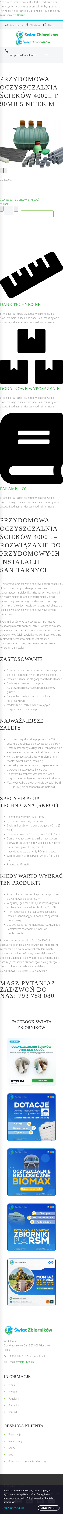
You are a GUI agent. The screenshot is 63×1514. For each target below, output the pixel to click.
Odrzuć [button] (21, 15)
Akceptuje (48, 1508)
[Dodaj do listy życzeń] (3, 189)
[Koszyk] (24, 51)
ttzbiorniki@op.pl (25, 1362)
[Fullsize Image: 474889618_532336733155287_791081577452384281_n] (31, 1282)
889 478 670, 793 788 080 (31, 1356)
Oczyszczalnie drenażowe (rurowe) (19, 199)
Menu (46, 55)
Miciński (4, 204)
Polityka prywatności (14, 1508)
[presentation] (2, 170)
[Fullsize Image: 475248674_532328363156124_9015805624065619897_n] (31, 1117)
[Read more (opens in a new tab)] (14, 25)
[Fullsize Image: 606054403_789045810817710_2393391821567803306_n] (31, 1062)
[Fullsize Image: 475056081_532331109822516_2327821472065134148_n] (31, 1227)
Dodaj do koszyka (37, 214)
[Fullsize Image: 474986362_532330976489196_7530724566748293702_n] (31, 1172)
